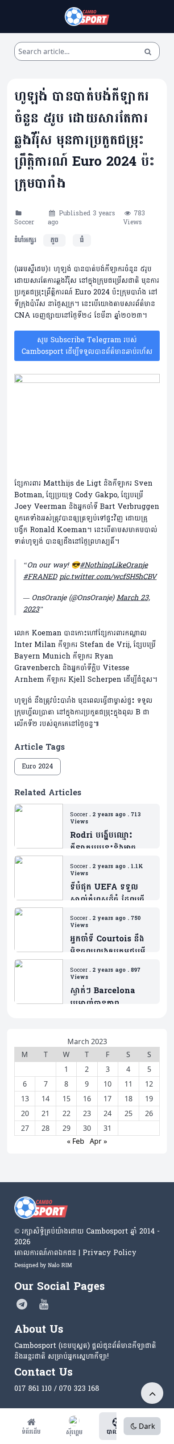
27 (25, 1128)
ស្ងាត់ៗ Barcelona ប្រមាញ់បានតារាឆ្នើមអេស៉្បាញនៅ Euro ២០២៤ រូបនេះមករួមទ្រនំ (109, 997)
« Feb (75, 1141)
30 (87, 1128)
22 (66, 1113)
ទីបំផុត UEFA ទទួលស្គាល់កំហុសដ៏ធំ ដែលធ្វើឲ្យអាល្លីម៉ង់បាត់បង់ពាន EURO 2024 (107, 894)
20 (25, 1113)
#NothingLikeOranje (114, 564)
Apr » (98, 1141)
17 (108, 1099)
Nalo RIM (60, 1265)
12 (149, 1084)
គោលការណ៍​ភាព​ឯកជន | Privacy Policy (75, 1252)
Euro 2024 (37, 766)
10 (108, 1084)
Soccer (24, 222)
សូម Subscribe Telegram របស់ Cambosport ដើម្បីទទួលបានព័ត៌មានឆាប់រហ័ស (87, 345)
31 (108, 1128)
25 (128, 1113)
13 (25, 1099)
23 (87, 1113)
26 (149, 1113)
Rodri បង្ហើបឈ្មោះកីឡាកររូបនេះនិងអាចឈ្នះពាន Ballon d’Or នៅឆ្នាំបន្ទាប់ (108, 842)
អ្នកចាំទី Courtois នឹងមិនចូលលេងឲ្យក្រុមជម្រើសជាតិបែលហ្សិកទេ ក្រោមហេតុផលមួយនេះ (110, 945)
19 (149, 1099)
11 (128, 1084)
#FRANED (40, 576)
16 (87, 1099)
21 (45, 1113)
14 (45, 1099)
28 (45, 1128)
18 (128, 1099)
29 (66, 1128)
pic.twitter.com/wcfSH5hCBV (108, 576)
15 (66, 1099)
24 (108, 1113)
